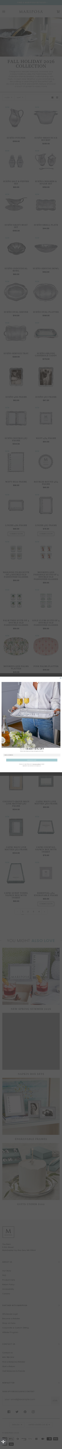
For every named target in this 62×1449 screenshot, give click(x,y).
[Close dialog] (60, 678)
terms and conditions (36, 764)
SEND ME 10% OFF (31, 760)
